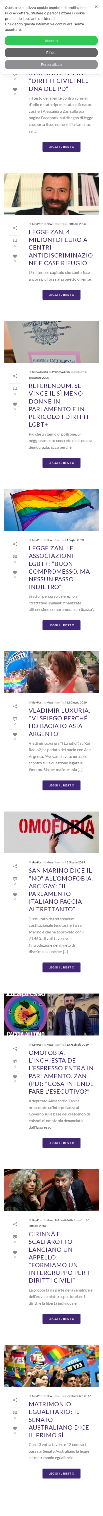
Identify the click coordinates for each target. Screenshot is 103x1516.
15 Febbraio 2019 (77, 1044)
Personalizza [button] (51, 64)
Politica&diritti (61, 372)
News (50, 224)
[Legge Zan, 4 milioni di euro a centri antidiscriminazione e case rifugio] (51, 194)
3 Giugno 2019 (75, 862)
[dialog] (51, 37)
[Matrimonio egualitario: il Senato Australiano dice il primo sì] (51, 1366)
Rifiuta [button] (51, 52)
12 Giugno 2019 (76, 702)
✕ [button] (96, 6)
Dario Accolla (40, 372)
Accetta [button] (51, 40)
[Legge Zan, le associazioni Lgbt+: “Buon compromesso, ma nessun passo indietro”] (51, 510)
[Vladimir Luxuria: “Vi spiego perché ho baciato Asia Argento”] (51, 672)
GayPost (37, 224)
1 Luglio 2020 (75, 540)
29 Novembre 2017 (78, 1396)
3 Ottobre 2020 (76, 224)
